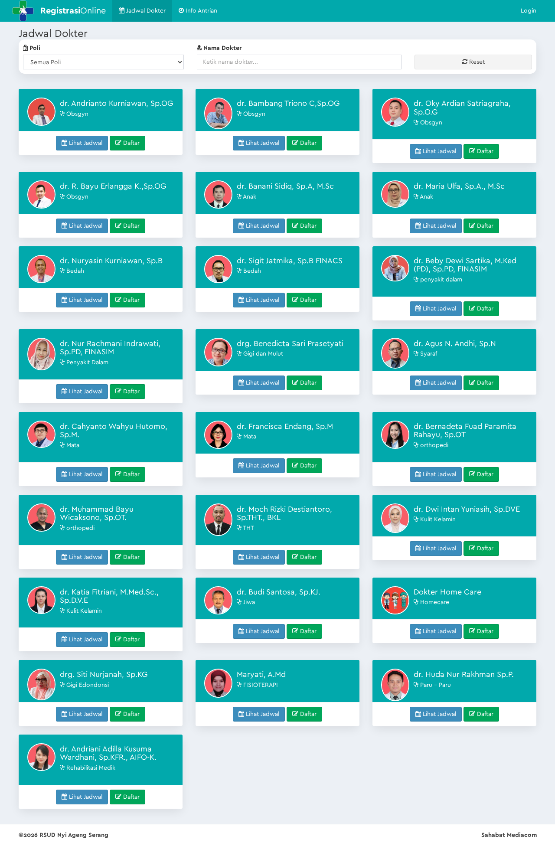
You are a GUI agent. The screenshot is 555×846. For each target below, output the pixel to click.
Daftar (130, 143)
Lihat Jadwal (84, 143)
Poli (34, 48)
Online (73, 11)
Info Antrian (200, 11)
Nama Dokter (222, 48)
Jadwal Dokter (145, 11)
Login (528, 11)
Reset (476, 62)
